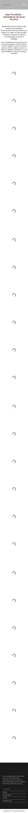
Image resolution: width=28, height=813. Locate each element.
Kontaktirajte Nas (7, 800)
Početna (5, 792)
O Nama (5, 798)
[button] (3, 73)
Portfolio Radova (7, 795)
